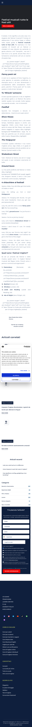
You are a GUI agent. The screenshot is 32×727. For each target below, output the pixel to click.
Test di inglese (7, 692)
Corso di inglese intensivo (10, 654)
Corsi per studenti (8, 634)
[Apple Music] (4, 620)
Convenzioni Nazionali (9, 695)
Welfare (5, 690)
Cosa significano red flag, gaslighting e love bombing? (14, 474)
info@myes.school (14, 724)
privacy (20, 724)
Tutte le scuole (7, 671)
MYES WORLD (7, 609)
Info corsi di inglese (8, 673)
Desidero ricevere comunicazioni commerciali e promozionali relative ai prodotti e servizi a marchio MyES (16, 563)
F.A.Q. (4, 604)
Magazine (5, 685)
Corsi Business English (9, 642)
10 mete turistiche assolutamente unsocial (16, 445)
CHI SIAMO (6, 596)
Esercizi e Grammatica (16, 486)
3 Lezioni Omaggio (8, 687)
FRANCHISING (7, 599)
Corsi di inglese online (9, 649)
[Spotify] (27, 616)
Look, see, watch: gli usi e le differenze (13, 465)
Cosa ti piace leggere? (8, 546)
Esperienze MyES (16, 490)
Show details (23, 370)
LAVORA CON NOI (8, 601)
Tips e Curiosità (8, 26)
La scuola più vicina (8, 668)
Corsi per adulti (7, 632)
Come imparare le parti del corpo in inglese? (15, 469)
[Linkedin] (13, 616)
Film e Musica (16, 493)
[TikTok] (22, 616)
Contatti (5, 666)
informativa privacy (13, 560)
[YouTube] (18, 616)
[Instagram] (9, 616)
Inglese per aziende (8, 644)
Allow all (16, 375)
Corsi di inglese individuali (10, 652)
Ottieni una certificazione (10, 647)
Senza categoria (16, 501)
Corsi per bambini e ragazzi (11, 637)
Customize (15, 379)
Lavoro (16, 497)
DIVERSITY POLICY (8, 606)
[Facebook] (4, 616)
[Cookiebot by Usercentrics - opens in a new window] (23, 347)
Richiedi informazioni (11, 571)
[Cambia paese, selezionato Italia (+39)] (4, 537)
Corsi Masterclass (8, 639)
